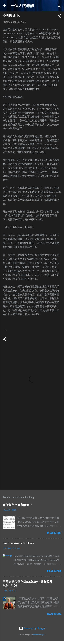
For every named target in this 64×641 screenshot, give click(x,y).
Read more (54, 533)
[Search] (59, 7)
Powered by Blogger (34, 628)
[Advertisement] (32, 452)
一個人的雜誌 (22, 5)
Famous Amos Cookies (18, 543)
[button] (59, 16)
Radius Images (39, 635)
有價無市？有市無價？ (17, 505)
